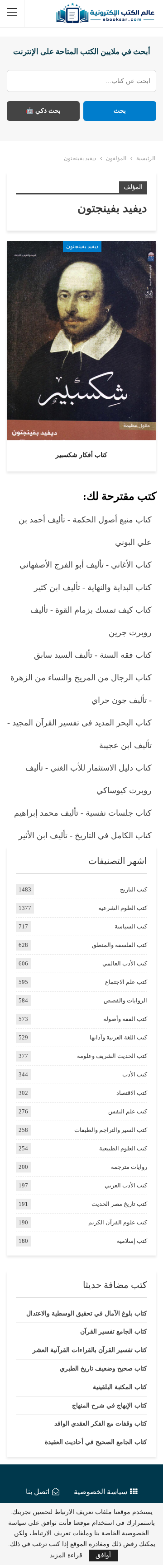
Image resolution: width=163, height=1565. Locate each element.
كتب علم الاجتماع (126, 982)
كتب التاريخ (133, 889)
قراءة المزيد (66, 1555)
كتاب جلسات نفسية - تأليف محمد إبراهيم (83, 812)
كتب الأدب (134, 1074)
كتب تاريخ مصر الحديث (119, 1203)
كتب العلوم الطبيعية (123, 1148)
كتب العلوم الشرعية (122, 908)
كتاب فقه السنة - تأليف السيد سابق (93, 655)
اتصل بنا (37, 1492)
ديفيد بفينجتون (82, 246)
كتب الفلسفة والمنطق (119, 945)
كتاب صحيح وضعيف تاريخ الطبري (103, 1368)
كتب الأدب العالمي (124, 963)
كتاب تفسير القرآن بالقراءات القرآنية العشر (90, 1350)
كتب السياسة (131, 926)
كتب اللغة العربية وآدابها (118, 1037)
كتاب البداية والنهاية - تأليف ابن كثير (93, 587)
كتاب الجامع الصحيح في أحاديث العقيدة (96, 1442)
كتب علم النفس (127, 1111)
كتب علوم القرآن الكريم (117, 1222)
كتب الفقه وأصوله (125, 1019)
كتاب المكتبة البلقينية (120, 1387)
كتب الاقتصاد (131, 1092)
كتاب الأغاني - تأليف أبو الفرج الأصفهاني (85, 564)
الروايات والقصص (125, 1000)
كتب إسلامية (132, 1240)
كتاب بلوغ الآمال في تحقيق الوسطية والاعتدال (86, 1313)
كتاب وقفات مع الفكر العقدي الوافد (100, 1423)
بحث (120, 110)
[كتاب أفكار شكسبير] (81, 340)
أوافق (103, 1555)
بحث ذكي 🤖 (43, 110)
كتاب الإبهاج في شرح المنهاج (109, 1405)
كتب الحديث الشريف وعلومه (112, 1056)
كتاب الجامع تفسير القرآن (113, 1331)
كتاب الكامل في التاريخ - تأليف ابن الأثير (85, 835)
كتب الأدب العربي (126, 1185)
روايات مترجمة (129, 1166)
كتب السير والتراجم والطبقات (110, 1129)
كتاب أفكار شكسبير (81, 455)
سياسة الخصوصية (100, 1492)
